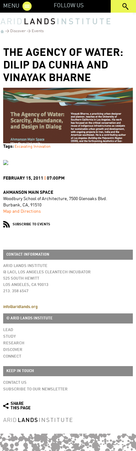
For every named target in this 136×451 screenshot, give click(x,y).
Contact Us (15, 383)
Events (38, 31)
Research (13, 343)
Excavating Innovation (33, 147)
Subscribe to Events (31, 224)
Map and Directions (22, 211)
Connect (12, 356)
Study (9, 337)
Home (2, 31)
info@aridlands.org (20, 307)
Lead (8, 330)
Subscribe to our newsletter (35, 389)
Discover (18, 31)
